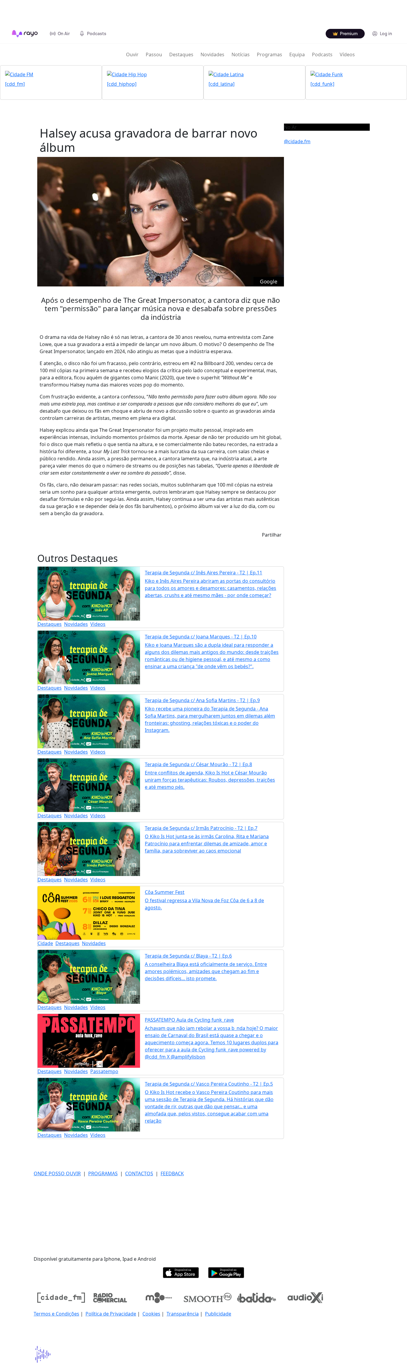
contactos (139, 1173)
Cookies (151, 1313)
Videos (97, 624)
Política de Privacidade (111, 1313)
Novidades (212, 54)
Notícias (241, 54)
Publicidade (218, 1313)
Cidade (45, 943)
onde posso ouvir (57, 1173)
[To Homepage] (25, 33)
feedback (172, 1173)
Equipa (297, 54)
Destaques (181, 54)
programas (103, 1173)
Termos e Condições (56, 1313)
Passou (154, 54)
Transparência (183, 1313)
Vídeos (347, 54)
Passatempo (104, 1071)
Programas (269, 54)
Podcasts (322, 54)
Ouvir (132, 54)
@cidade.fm (297, 141)
